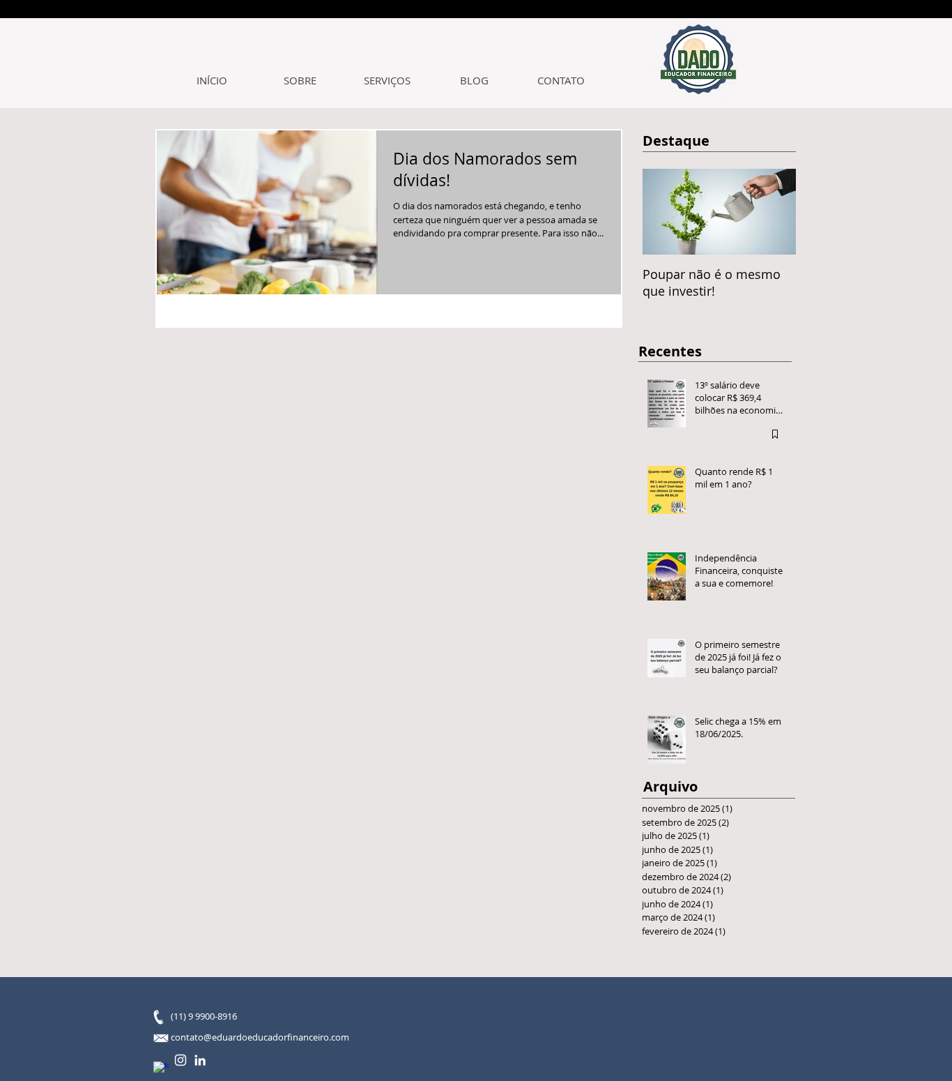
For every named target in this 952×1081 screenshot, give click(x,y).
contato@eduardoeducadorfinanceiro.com (260, 1037)
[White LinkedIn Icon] (200, 1060)
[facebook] (161, 1069)
